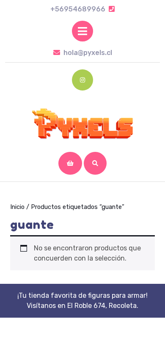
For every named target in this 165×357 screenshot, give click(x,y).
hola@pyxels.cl (87, 53)
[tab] (82, 31)
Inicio (17, 207)
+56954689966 (82, 9)
